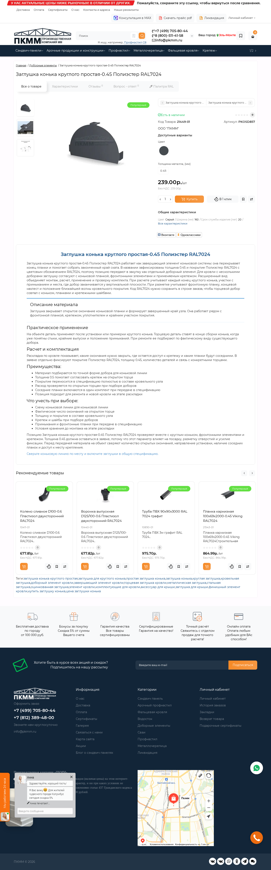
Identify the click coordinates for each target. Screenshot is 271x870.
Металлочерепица (148, 50)
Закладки (207, 712)
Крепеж (209, 50)
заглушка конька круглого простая (51, 578)
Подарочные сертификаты (220, 726)
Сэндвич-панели (28, 50)
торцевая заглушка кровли (145, 583)
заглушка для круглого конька (102, 578)
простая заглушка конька (145, 578)
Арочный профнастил (155, 705)
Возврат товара (212, 719)
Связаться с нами (89, 732)
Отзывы (95, 86)
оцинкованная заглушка (50, 587)
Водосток (145, 719)
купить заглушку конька (46, 591)
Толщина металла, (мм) (174, 164)
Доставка (23, 9)
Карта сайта (85, 739)
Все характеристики (172, 223)
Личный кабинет (213, 698)
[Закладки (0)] (240, 35)
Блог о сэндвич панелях (94, 753)
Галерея (82, 726)
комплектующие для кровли (117, 587)
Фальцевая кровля (182, 50)
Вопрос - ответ (126, 86)
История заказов (213, 705)
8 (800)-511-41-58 (169, 36)
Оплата (39, 9)
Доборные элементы (154, 726)
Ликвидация (214, 18)
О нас (75, 9)
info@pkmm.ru (169, 40)
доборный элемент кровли (52, 583)
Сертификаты (58, 9)
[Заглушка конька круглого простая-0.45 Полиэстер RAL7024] (25, 107)
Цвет (161, 141)
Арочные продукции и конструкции (75, 50)
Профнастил (118, 50)
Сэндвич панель (150, 698)
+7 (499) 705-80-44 (171, 31)
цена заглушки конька (83, 591)
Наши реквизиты (126, 9)
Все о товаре (31, 86)
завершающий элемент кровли (99, 583)
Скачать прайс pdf (178, 18)
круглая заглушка (206, 578)
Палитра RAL (163, 86)
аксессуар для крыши (158, 587)
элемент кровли (82, 587)
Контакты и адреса (96, 9)
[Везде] (133, 35)
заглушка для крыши (192, 587)
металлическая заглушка (186, 583)
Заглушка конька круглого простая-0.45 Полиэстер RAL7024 (135, 254)
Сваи (141, 732)
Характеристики (65, 86)
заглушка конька (179, 578)
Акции (81, 746)
